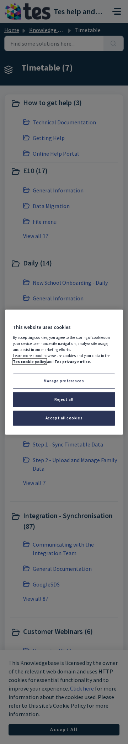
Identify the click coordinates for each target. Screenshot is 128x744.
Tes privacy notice (72, 361)
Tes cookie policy (29, 361)
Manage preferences (64, 380)
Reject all (64, 399)
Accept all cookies (64, 417)
